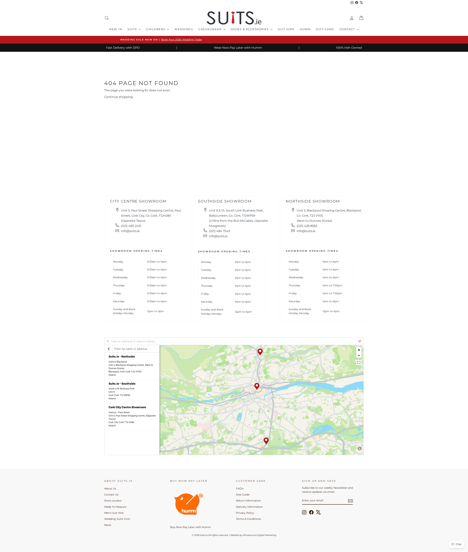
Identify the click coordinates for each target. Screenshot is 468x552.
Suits (132, 29)
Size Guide (242, 494)
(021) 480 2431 (131, 226)
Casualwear (210, 29)
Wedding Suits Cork (117, 518)
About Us (110, 488)
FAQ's (240, 488)
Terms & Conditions (248, 518)
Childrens (156, 29)
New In (115, 29)
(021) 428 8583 (307, 226)
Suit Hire (286, 29)
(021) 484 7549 (219, 231)
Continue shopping (118, 97)
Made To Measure (115, 506)
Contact (347, 29)
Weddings (183, 29)
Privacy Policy (245, 512)
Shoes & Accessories (250, 29)
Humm (305, 29)
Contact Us (111, 494)
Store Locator (113, 500)
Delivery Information (249, 506)
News (107, 524)
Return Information (248, 500)
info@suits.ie (130, 231)
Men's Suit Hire (113, 512)
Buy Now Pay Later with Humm (190, 527)
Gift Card (325, 29)
